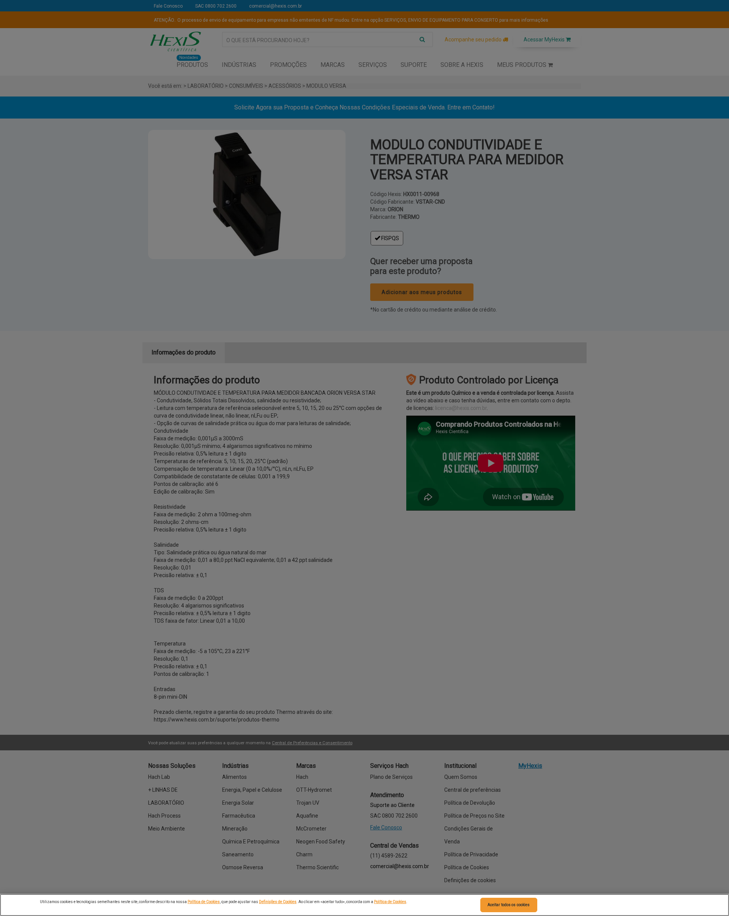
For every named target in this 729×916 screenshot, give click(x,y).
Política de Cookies (204, 902)
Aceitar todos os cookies (509, 905)
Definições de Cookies (278, 902)
